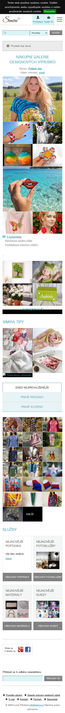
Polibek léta (35, 68)
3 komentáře (14, 236)
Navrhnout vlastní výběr (18, 240)
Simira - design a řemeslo (12, 19)
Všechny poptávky (17, 577)
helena (9, 558)
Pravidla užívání (14, 695)
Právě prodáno (32, 397)
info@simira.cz (36, 705)
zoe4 (42, 72)
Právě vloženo (32, 407)
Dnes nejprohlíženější (32, 387)
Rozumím (49, 11)
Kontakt (24, 699)
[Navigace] (59, 19)
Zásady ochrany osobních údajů (43, 695)
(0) (48, 21)
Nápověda (52, 699)
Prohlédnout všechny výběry (21, 244)
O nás (11, 699)
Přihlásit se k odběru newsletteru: (22, 672)
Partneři (37, 699)
